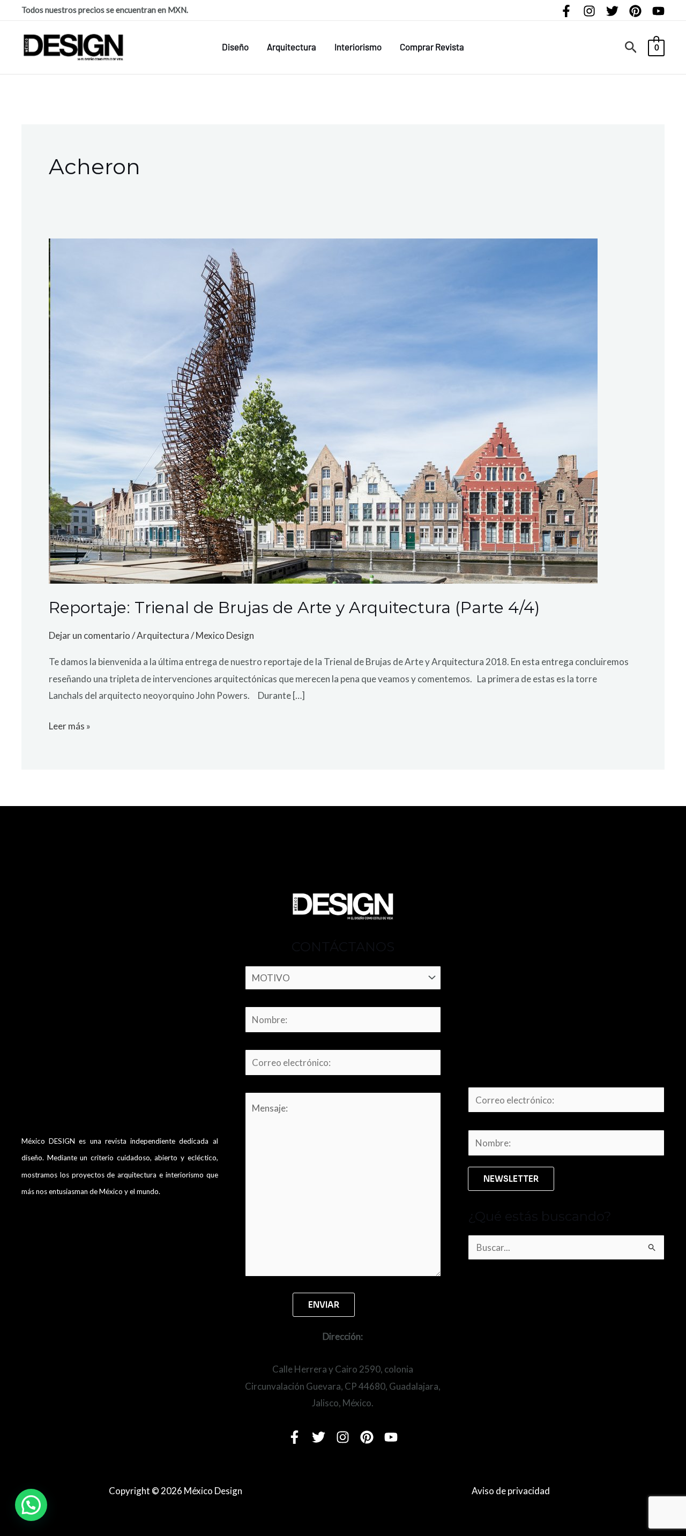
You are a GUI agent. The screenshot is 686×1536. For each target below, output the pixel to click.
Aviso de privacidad (511, 1490)
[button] (631, 47)
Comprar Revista (432, 46)
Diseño (235, 46)
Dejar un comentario (89, 635)
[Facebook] (566, 11)
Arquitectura (291, 46)
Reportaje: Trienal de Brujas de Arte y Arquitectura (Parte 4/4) (294, 607)
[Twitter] (612, 11)
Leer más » (70, 725)
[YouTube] (658, 11)
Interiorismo (358, 46)
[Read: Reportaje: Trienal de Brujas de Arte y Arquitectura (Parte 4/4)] (323, 409)
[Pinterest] (635, 11)
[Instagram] (589, 11)
